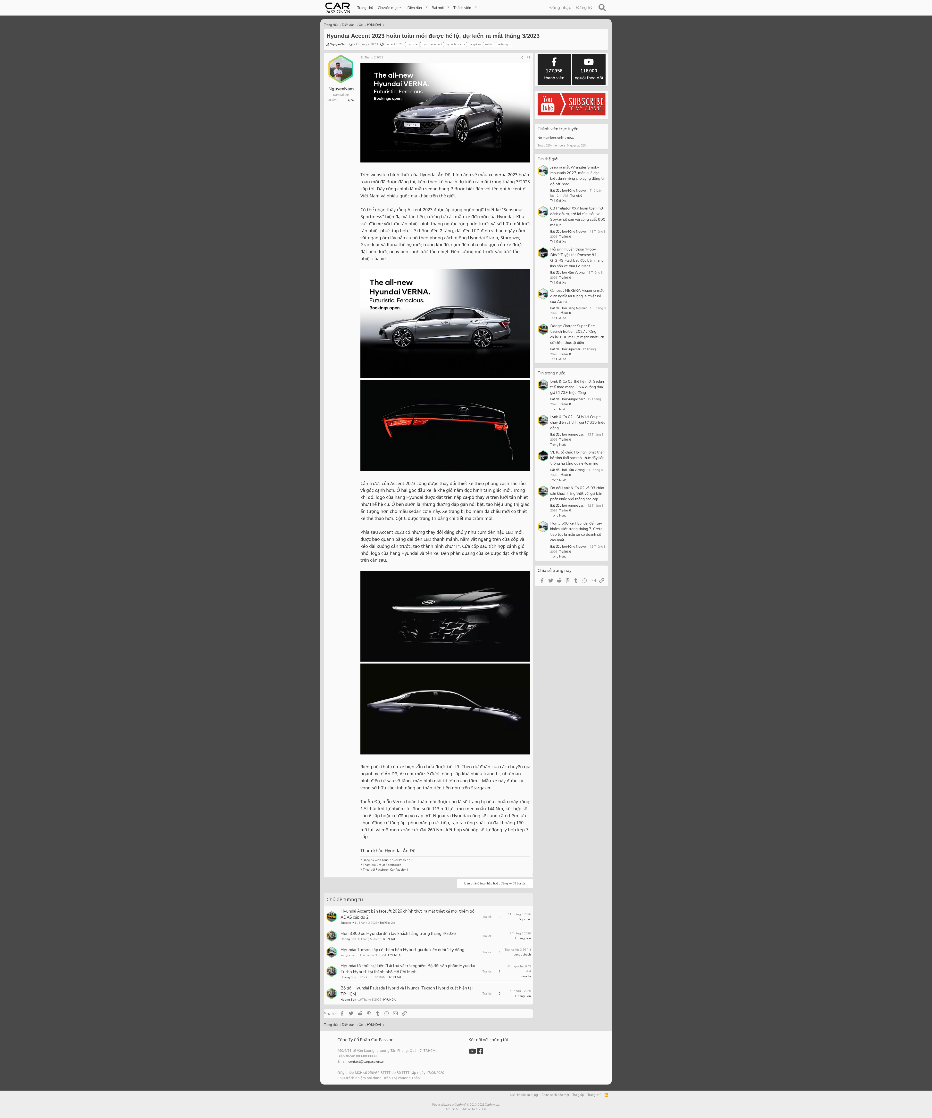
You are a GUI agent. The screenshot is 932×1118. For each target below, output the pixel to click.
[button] (390, 8)
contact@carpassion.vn (366, 1061)
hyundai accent (432, 44)
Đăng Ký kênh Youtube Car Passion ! (387, 860)
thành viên (554, 74)
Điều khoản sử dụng (524, 1095)
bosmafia (524, 976)
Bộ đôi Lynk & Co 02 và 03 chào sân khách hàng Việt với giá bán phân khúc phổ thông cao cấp (577, 493)
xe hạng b (504, 44)
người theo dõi (589, 74)
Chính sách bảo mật (555, 1095)
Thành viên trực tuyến (558, 129)
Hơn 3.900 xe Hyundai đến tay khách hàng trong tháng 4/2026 (398, 933)
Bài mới (438, 7)
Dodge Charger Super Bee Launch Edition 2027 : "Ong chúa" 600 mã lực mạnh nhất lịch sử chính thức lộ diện (577, 334)
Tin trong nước (551, 373)
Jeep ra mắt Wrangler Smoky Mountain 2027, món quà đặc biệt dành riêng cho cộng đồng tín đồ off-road (577, 176)
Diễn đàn (414, 7)
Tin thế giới (548, 159)
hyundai (412, 44)
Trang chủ (365, 7)
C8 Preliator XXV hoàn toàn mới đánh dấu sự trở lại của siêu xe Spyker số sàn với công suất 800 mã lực (577, 217)
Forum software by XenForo (466, 1105)
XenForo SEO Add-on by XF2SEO (466, 1109)
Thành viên (462, 7)
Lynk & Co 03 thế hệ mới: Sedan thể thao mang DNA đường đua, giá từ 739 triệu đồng (577, 387)
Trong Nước (558, 409)
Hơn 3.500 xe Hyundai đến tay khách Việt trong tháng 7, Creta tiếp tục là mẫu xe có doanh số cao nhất (576, 532)
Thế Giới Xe (387, 923)
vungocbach (349, 955)
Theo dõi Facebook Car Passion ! (385, 870)
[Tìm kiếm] (602, 8)
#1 (528, 57)
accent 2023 (394, 44)
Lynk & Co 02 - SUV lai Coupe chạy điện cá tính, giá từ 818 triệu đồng (577, 422)
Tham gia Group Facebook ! (381, 865)
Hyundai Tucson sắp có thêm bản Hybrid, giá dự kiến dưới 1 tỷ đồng (402, 950)
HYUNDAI (388, 939)
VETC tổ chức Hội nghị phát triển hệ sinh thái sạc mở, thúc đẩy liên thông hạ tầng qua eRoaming (577, 458)
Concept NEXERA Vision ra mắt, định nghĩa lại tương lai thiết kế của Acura (577, 296)
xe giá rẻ (475, 44)
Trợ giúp (578, 1095)
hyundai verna (455, 44)
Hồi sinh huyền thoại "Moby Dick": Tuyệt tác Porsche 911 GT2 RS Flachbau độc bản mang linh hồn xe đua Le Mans (577, 258)
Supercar (346, 923)
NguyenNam (338, 44)
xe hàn (489, 44)
